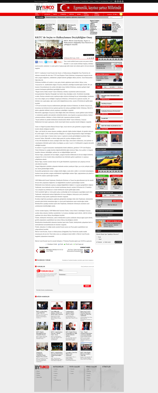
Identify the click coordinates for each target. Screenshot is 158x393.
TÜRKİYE (63, 14)
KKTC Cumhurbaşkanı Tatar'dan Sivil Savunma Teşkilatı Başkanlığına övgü (57, 354)
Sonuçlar (99, 242)
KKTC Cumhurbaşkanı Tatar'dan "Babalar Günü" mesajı (56, 333)
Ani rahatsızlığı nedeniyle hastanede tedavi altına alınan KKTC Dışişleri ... (71, 338)
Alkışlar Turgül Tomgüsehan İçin (101, 144)
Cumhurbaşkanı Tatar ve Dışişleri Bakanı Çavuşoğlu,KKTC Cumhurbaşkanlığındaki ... (71, 358)
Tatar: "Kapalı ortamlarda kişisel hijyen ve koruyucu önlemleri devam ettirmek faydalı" (86, 334)
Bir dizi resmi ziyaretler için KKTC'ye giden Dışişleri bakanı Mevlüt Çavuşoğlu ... (86, 358)
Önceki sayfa (69, 244)
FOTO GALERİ (86, 14)
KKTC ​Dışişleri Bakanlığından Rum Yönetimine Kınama (41, 333)
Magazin (89, 371)
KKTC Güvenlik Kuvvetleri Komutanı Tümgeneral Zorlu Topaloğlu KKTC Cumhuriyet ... (42, 360)
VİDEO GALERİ (96, 14)
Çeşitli (72, 373)
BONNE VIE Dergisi (101, 187)
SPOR (79, 14)
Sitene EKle (39, 377)
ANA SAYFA (37, 14)
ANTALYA (47, 14)
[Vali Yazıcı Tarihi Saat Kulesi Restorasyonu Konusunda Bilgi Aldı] (87, 253)
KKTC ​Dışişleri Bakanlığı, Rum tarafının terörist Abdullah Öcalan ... (41, 337)
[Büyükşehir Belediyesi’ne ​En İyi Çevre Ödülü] (42, 253)
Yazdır (61, 244)
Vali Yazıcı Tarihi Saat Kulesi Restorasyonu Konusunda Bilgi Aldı (75, 251)
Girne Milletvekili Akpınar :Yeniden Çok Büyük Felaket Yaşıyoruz (57, 313)
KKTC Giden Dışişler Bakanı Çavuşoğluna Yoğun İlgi (85, 354)
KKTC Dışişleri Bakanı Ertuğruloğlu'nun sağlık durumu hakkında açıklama (71, 334)
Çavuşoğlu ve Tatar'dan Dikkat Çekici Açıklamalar (71, 354)
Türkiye (56, 373)
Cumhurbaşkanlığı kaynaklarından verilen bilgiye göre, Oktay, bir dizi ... (71, 317)
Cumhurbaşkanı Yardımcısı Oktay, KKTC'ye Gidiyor (70, 313)
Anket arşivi (107, 242)
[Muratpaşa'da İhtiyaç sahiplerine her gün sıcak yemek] (62, 30)
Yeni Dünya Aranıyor (106, 103)
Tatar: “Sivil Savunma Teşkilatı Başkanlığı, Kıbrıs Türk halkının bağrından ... (57, 359)
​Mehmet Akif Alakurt (116, 187)
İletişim (38, 373)
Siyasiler (72, 369)
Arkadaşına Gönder (52, 244)
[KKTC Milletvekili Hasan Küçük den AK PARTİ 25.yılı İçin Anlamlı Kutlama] (106, 30)
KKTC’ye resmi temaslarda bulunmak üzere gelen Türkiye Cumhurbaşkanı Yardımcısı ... (42, 316)
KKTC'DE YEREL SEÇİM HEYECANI (111, 125)
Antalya (56, 369)
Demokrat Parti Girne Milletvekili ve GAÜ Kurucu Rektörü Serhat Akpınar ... (56, 317)
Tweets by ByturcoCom (101, 217)
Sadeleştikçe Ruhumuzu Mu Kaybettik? (110, 111)
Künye (38, 371)
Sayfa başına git (79, 244)
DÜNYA (71, 14)
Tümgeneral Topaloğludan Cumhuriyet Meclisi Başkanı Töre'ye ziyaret (41, 354)
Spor (55, 377)
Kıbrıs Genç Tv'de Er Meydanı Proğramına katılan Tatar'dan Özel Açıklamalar (85, 313)
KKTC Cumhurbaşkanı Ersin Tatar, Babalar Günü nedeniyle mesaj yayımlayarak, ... (56, 338)
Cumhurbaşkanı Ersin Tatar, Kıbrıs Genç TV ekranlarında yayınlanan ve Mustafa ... (86, 319)
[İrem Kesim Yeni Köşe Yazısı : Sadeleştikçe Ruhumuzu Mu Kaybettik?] (40, 30)
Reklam (38, 375)
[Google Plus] (58, 63)
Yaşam (72, 371)
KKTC (55, 14)
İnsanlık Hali (104, 118)
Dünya (55, 375)
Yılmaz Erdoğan (116, 143)
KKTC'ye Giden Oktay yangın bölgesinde (41, 312)
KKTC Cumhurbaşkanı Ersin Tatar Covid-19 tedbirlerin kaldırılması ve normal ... (85, 339)
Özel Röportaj (57, 380)
